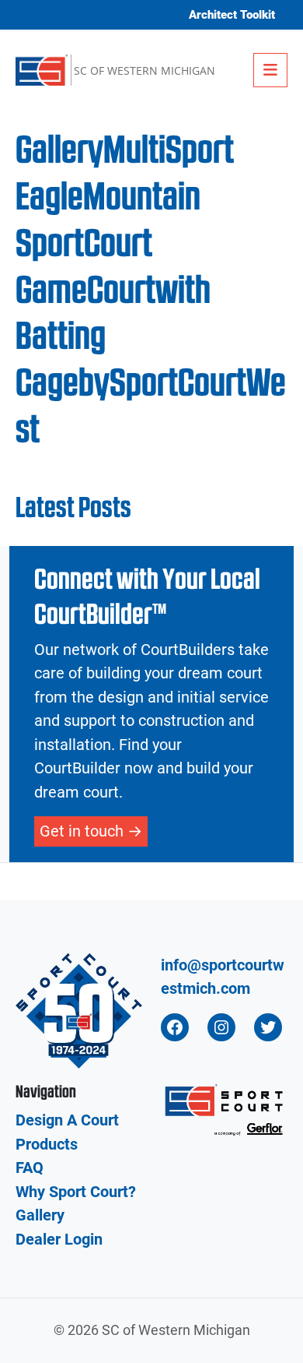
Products (47, 1144)
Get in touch (82, 831)
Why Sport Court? (76, 1191)
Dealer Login (59, 1239)
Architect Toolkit (232, 15)
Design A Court (67, 1120)
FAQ (30, 1167)
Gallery (40, 1215)
